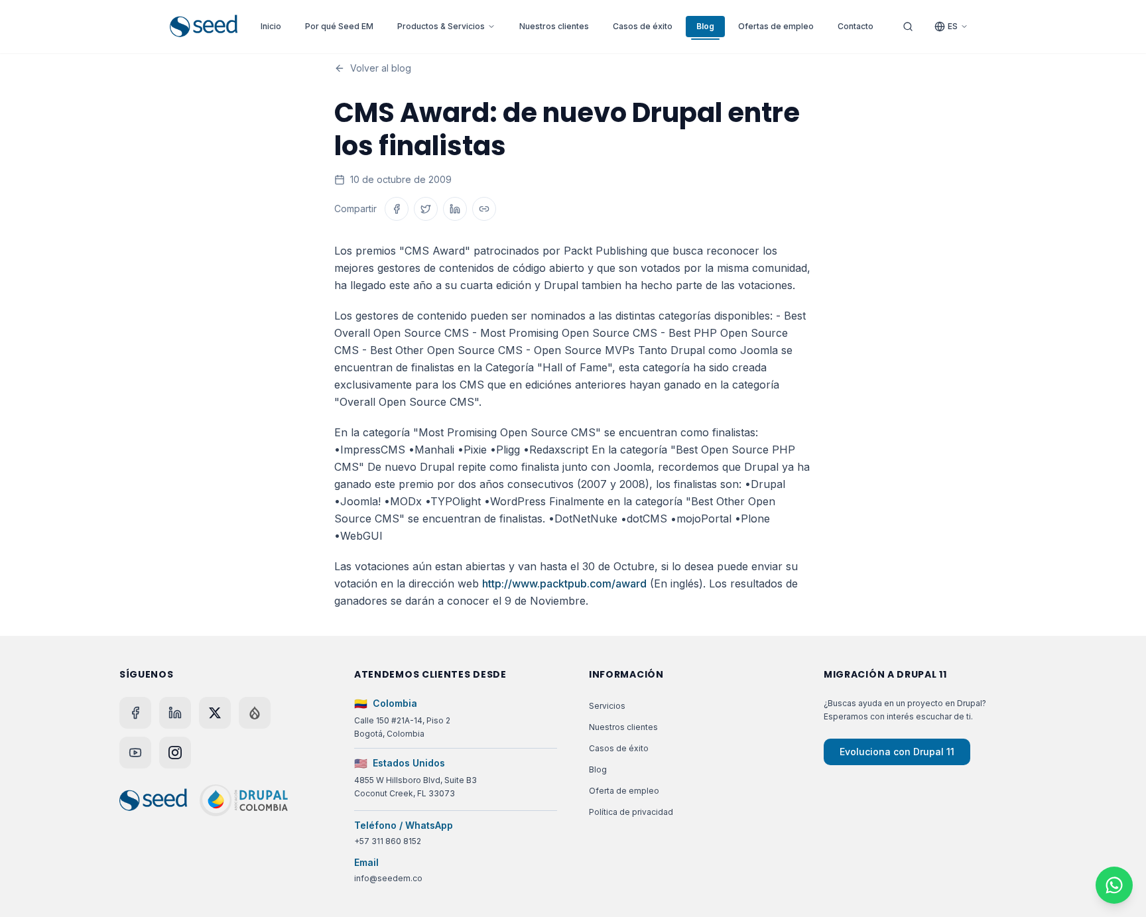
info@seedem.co (388, 878)
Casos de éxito (642, 26)
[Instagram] (175, 752)
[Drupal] (255, 713)
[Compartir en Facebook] (397, 209)
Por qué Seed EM (339, 26)
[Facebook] (135, 713)
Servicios (607, 706)
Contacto (855, 26)
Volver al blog (380, 68)
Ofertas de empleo (776, 26)
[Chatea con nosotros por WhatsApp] (1114, 885)
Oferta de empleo (624, 791)
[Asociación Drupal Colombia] (244, 800)
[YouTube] (135, 752)
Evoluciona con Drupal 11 (897, 751)
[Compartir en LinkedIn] (455, 209)
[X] (215, 713)
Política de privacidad (631, 812)
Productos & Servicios (441, 26)
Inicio (271, 26)
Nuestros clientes (554, 26)
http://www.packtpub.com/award (564, 583)
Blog (705, 26)
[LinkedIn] (175, 713)
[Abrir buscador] (908, 26)
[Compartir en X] (426, 209)
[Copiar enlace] (484, 209)
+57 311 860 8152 (387, 841)
